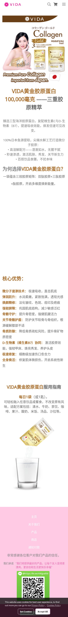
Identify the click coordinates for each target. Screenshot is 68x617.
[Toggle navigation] (63, 4)
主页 (34, 517)
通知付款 (34, 547)
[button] (48, 4)
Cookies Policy (54, 605)
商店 (34, 540)
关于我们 (34, 524)
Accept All (43, 611)
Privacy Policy (37, 605)
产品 (34, 532)
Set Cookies (26, 611)
